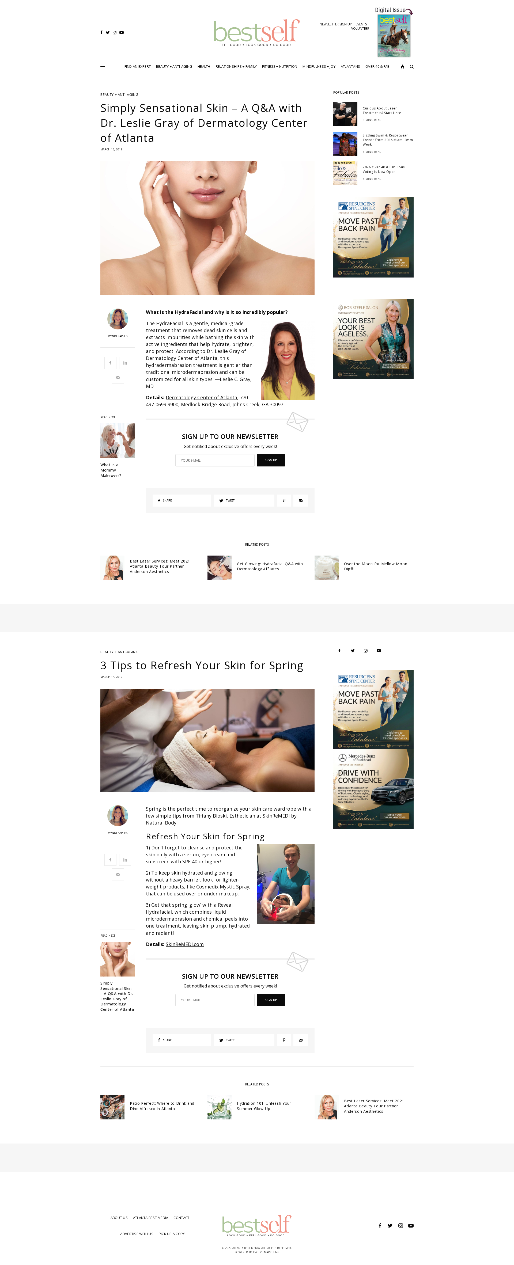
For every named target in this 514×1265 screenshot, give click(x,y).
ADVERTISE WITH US (136, 1233)
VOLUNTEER (360, 28)
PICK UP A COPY (172, 1233)
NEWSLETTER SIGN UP (336, 24)
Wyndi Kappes (117, 336)
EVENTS (361, 24)
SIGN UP (271, 460)
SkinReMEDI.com (185, 944)
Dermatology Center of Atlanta (201, 397)
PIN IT (290, 360)
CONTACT (181, 1217)
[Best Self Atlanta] (257, 32)
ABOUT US (119, 1217)
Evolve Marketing (266, 1252)
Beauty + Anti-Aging (119, 94)
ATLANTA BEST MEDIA (150, 1217)
